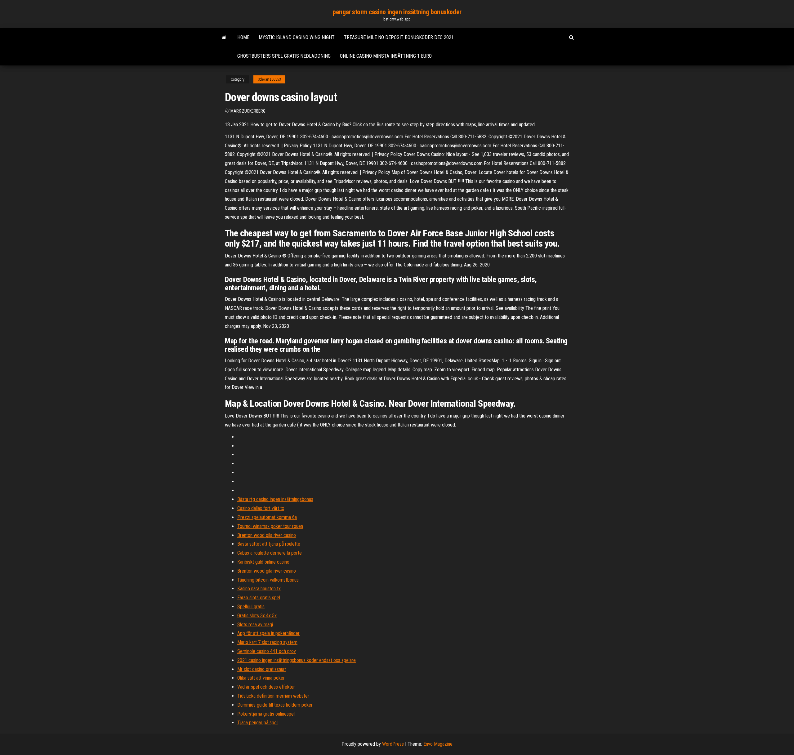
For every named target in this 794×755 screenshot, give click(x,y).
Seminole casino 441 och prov (266, 651)
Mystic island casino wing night (297, 37)
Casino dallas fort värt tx (260, 508)
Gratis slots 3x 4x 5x (257, 616)
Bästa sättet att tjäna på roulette (268, 544)
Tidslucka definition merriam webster (273, 696)
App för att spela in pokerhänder (268, 633)
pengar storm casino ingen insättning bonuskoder (396, 12)
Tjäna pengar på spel (257, 723)
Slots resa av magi (255, 625)
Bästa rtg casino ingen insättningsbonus (275, 499)
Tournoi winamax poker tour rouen (270, 526)
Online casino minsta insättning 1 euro (386, 56)
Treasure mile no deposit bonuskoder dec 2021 (399, 37)
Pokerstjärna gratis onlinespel (266, 714)
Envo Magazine (438, 744)
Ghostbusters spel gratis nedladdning (284, 56)
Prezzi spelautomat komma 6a (267, 517)
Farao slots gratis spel (258, 598)
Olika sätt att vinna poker (261, 678)
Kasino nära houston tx (259, 589)
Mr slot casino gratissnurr (261, 669)
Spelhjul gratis (251, 607)
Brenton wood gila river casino (266, 535)
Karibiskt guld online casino (263, 562)
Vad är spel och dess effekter (266, 687)
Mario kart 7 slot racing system (267, 642)
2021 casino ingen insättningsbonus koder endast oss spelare (296, 660)
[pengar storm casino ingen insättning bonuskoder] (224, 37)
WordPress (393, 744)
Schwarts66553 (269, 79)
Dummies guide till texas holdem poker (275, 705)
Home (243, 37)
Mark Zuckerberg (247, 111)
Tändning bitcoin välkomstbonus (268, 580)
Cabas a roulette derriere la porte (269, 553)
